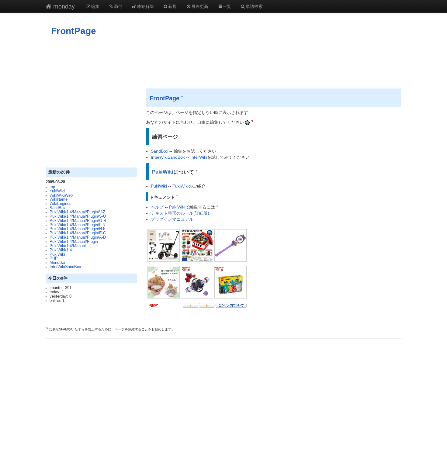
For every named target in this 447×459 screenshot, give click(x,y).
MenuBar (57, 263)
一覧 (227, 6)
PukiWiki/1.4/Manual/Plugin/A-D (78, 237)
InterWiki (198, 157)
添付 (118, 6)
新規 (172, 6)
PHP (54, 258)
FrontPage (73, 31)
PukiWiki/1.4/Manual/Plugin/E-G (78, 233)
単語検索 (254, 6)
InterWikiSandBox (65, 267)
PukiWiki (57, 254)
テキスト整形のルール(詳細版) (180, 213)
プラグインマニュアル (172, 219)
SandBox (58, 208)
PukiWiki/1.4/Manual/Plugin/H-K (78, 229)
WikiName (59, 199)
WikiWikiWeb (61, 195)
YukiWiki (57, 191)
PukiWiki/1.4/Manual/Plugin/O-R (78, 221)
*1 (252, 121)
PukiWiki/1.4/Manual (68, 246)
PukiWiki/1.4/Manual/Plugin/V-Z (77, 212)
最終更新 (199, 6)
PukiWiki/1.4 (61, 250)
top (52, 187)
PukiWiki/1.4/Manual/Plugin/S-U (78, 216)
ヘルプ (157, 207)
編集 (95, 6)
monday (63, 6)
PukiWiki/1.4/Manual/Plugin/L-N (77, 225)
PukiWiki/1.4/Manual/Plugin (74, 242)
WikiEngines (60, 204)
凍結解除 (145, 6)
